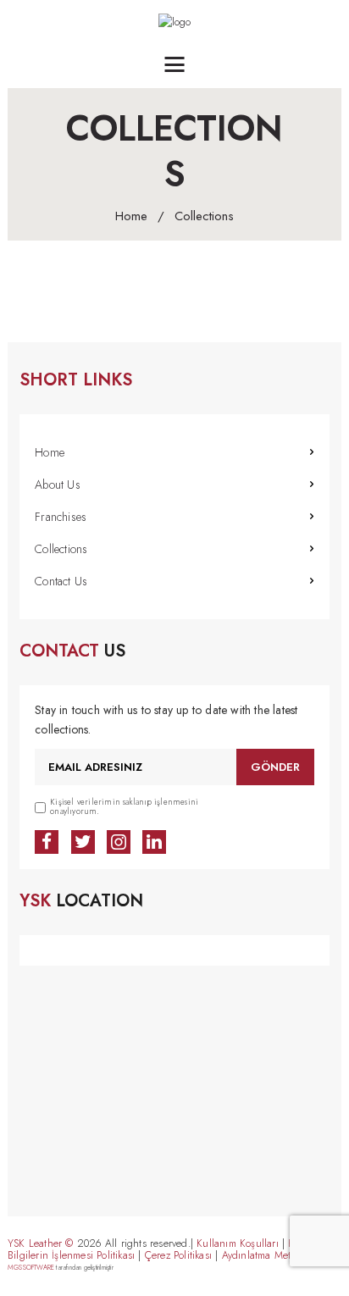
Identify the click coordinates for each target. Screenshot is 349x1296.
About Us (57, 484)
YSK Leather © (41, 1243)
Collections (61, 548)
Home (131, 216)
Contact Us (61, 581)
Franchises (60, 516)
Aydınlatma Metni (261, 1255)
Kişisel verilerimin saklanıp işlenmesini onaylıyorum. (124, 808)
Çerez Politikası (178, 1255)
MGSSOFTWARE (31, 1267)
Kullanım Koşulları (238, 1243)
